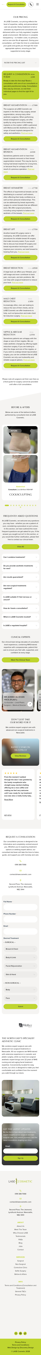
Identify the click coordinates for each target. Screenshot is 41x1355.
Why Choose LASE (20, 1233)
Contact (20, 1250)
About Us (20, 1226)
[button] (7, 505)
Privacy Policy (20, 1295)
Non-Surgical (20, 1264)
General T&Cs (20, 1291)
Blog (20, 1243)
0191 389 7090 (20, 865)
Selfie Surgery (20, 1271)
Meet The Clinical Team (20, 660)
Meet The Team (20, 1229)
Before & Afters (20, 1274)
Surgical (20, 1261)
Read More (8, 799)
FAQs (20, 1239)
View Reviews (20, 756)
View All (20, 547)
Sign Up (20, 1158)
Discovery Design (27, 1348)
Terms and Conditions (20, 1345)
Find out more (26, 133)
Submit (20, 1006)
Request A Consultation (16, 4)
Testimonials (20, 1236)
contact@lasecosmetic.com (20, 874)
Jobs (20, 1246)
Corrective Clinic (20, 1267)
